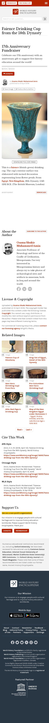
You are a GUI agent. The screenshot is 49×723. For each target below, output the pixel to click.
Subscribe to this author (36, 231)
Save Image (7, 89)
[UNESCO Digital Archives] (24, 689)
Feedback (39, 628)
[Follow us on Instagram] (31, 643)
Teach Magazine (9, 560)
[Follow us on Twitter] (17, 643)
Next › (20, 429)
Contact (15, 628)
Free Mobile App (25, 3)
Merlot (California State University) (28, 554)
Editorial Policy (16, 630)
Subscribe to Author (25, 89)
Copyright (6, 313)
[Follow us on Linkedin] (27, 643)
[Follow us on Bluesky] (22, 643)
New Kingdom (16, 181)
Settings (40, 632)
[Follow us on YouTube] (36, 643)
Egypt (5, 181)
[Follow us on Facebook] (13, 643)
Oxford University (22, 547)
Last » (29, 429)
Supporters (29, 632)
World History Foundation (13, 650)
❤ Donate (8, 74)
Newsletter (27, 628)
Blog (5, 630)
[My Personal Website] (30, 289)
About (6, 628)
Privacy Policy (32, 630)
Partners (17, 632)
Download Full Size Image (24, 162)
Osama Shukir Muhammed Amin (24, 81)
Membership (11, 3)
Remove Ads (41, 192)
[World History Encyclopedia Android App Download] (32, 615)
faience (15, 167)
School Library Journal (30, 557)
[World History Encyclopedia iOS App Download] (16, 615)
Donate (7, 531)
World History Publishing (13, 654)
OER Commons (9, 557)
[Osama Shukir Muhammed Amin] (19, 289)
